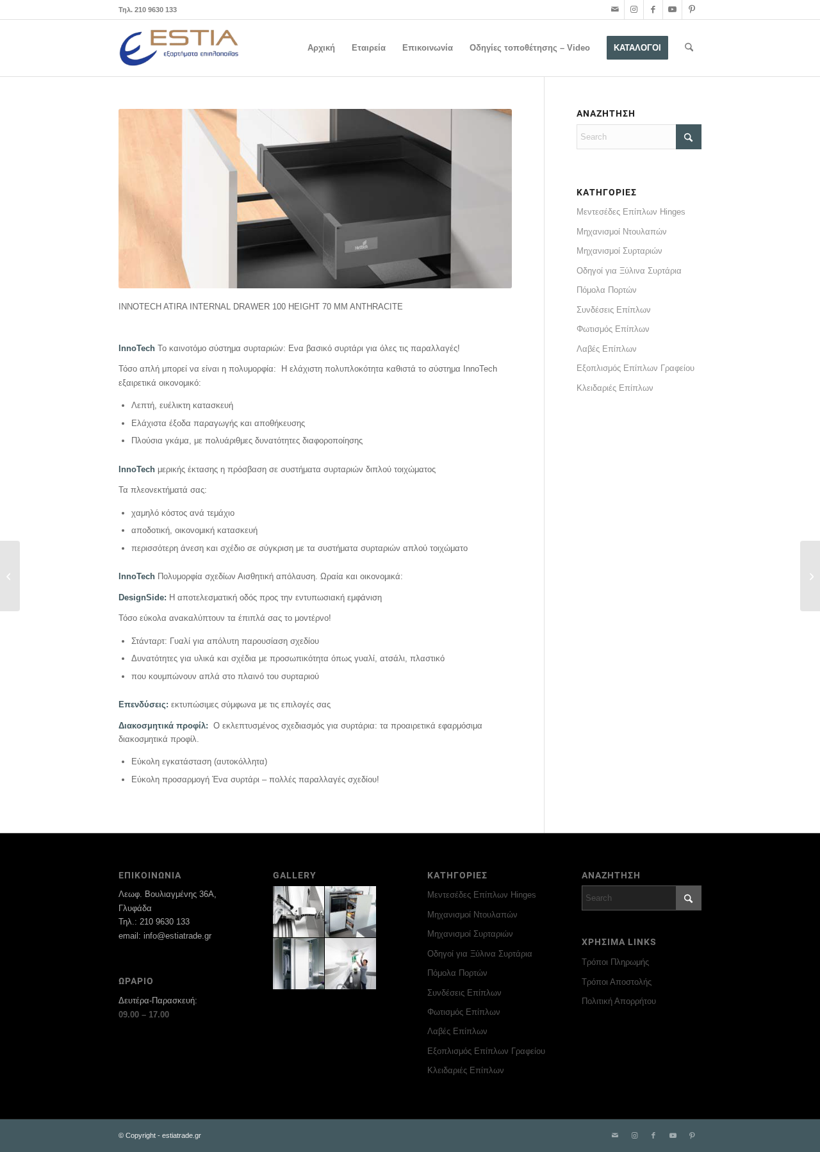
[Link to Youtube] (672, 9)
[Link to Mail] (614, 9)
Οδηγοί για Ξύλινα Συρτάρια (629, 271)
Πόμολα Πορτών (607, 290)
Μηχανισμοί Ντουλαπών (622, 231)
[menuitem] (321, 48)
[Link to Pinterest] (691, 9)
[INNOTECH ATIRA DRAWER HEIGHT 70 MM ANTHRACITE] (810, 576)
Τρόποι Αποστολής (617, 982)
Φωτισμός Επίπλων (613, 329)
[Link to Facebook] (653, 9)
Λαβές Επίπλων (607, 349)
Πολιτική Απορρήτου (619, 1001)
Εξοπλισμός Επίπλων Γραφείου (635, 368)
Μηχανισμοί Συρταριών (619, 251)
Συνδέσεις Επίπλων (614, 310)
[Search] (688, 48)
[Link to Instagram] (634, 9)
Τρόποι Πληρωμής (615, 962)
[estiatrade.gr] (180, 48)
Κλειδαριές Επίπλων (615, 388)
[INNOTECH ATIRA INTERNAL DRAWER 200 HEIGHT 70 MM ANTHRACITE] (10, 576)
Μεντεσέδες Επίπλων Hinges (631, 212)
